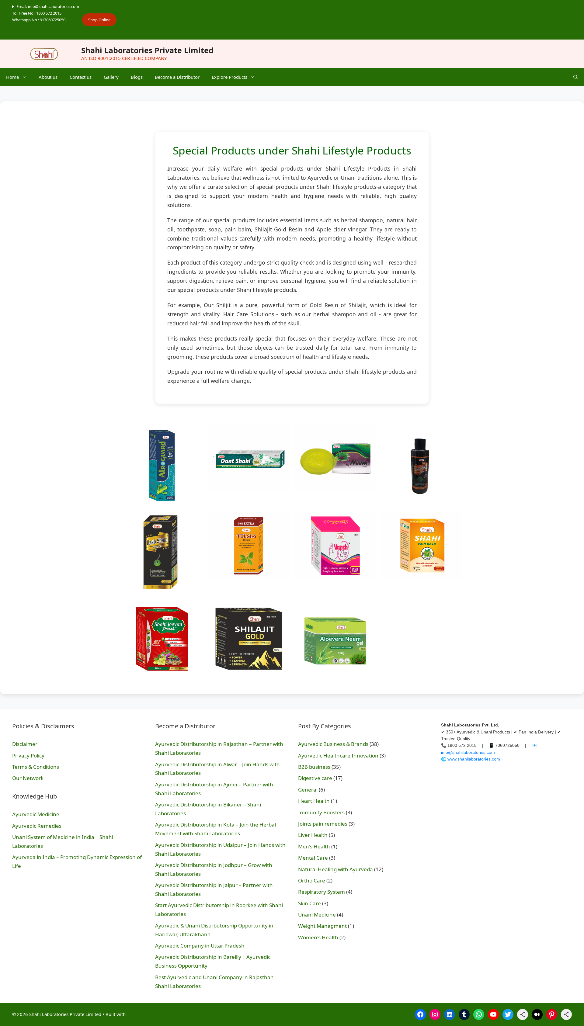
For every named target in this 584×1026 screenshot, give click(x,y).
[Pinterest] (551, 1014)
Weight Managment (322, 925)
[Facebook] (420, 1014)
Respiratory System (321, 891)
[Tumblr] (464, 1014)
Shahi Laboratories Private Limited (147, 50)
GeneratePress (142, 1014)
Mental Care (313, 857)
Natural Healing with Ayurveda (335, 869)
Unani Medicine (317, 914)
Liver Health (313, 834)
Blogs (137, 77)
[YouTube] (493, 1014)
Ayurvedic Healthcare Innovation (338, 755)
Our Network (27, 778)
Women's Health (318, 937)
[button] (575, 77)
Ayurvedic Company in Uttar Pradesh (200, 945)
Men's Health (314, 846)
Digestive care (315, 778)
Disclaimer (24, 743)
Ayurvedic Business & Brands (333, 743)
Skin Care (309, 903)
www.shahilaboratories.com (473, 759)
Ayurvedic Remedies (36, 825)
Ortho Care (311, 880)
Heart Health (314, 800)
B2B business (314, 766)
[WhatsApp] (478, 1014)
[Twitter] (507, 1014)
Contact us (81, 77)
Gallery (111, 77)
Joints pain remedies (322, 823)
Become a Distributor (177, 77)
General (308, 789)
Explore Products (229, 77)
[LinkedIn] (449, 1014)
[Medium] (537, 1014)
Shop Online (99, 20)
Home (12, 77)
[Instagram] (434, 1014)
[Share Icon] (522, 1014)
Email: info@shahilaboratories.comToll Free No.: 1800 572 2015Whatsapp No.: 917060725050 (45, 13)
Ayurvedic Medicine (35, 814)
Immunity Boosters (321, 812)
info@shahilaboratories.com (468, 752)
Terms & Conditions (35, 766)
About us (48, 77)
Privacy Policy (28, 755)
